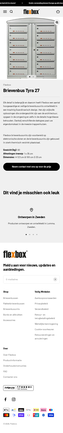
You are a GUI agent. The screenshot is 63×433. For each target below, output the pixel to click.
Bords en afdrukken (12, 314)
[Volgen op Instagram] (13, 399)
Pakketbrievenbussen (14, 303)
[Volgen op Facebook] (5, 399)
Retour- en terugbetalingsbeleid (45, 316)
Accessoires (9, 320)
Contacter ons (10, 376)
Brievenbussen (10, 298)
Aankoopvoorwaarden (46, 298)
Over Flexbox (9, 354)
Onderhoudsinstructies (14, 365)
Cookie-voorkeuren (44, 329)
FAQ (5, 371)
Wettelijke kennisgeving (46, 323)
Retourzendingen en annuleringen (45, 336)
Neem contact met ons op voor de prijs (31, 166)
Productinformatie (12, 360)
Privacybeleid (41, 303)
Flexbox (7, 84)
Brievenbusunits (11, 309)
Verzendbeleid (41, 309)
